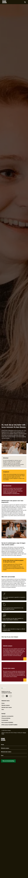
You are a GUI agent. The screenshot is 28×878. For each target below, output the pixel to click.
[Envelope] (10, 696)
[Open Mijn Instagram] (6, 696)
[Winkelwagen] (21, 2)
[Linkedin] (3, 696)
